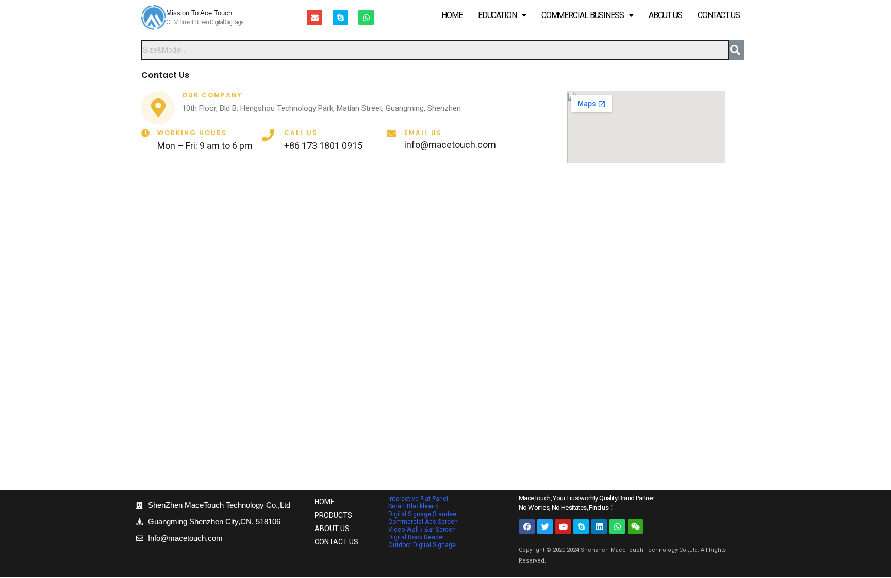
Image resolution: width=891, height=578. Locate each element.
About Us (665, 15)
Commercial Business (582, 15)
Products (333, 515)
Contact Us (719, 15)
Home (452, 15)
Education (497, 15)
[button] (502, 15)
